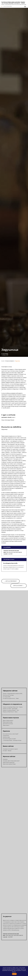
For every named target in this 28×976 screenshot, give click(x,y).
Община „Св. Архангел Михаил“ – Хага (11, 710)
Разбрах (14, 973)
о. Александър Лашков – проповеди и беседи (12, 740)
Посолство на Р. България (8, 695)
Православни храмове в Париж (9, 764)
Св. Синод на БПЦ (6, 696)
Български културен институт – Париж (11, 698)
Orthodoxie (5, 759)
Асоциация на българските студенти (10, 749)
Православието (6, 725)
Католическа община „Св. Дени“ (9, 738)
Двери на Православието (8, 720)
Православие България (8, 722)
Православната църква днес (8, 762)
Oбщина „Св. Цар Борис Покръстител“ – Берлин (12, 707)
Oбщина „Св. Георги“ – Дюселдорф (10, 708)
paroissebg (5, 353)
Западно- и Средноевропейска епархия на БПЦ (12, 693)
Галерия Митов (6, 735)
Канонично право (6, 737)
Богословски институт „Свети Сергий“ (10, 734)
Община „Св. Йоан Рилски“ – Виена (10, 711)
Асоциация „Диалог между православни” (11, 761)
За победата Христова (10, 563)
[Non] (26, 971)
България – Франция (7, 750)
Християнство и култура (8, 723)
